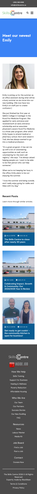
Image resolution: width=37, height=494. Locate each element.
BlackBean (26, 480)
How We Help (19, 371)
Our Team (18, 402)
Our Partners (18, 406)
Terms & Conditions (18, 484)
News (18, 429)
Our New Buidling (18, 414)
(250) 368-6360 (18, 2)
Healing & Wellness (19, 384)
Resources (18, 424)
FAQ (18, 418)
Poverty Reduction (18, 388)
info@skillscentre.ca (18, 5)
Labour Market (18, 432)
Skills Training (18, 376)
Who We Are (18, 398)
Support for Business (18, 380)
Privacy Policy (18, 488)
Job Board (18, 443)
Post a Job (18, 451)
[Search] (28, 13)
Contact (18, 457)
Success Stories (18, 410)
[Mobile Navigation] (32, 13)
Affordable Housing (18, 391)
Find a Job (18, 447)
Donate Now (18, 462)
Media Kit (18, 436)
